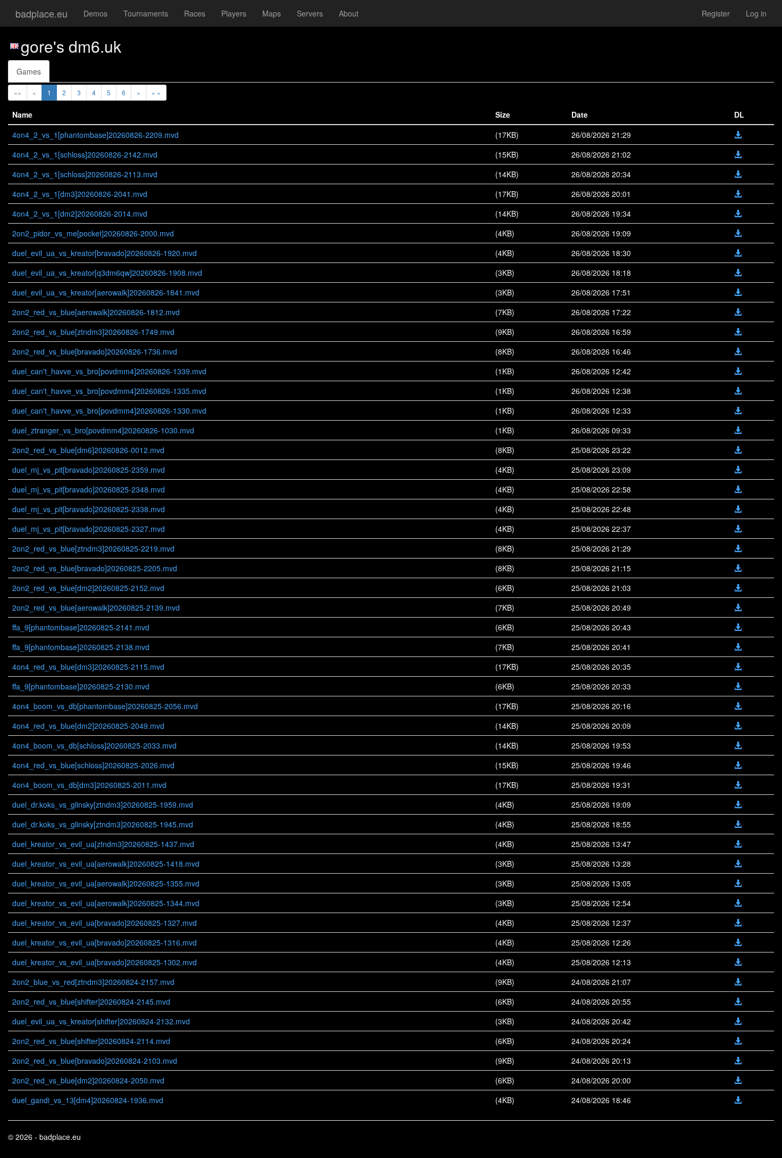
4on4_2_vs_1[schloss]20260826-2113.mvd (84, 174)
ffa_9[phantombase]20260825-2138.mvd (80, 647)
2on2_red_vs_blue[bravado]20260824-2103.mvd (94, 1060)
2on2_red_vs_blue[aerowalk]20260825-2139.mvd (96, 607)
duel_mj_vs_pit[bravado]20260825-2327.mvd (88, 528)
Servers (310, 13)
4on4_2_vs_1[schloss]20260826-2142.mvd (84, 154)
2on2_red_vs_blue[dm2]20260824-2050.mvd (88, 1080)
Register (716, 13)
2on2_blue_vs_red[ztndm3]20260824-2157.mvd (93, 981)
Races (194, 13)
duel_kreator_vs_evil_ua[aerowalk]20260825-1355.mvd (105, 883)
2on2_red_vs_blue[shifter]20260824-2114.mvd (91, 1041)
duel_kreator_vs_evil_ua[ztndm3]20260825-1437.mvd (103, 844)
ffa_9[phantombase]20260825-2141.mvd (80, 627)
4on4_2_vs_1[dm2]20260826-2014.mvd (79, 213)
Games (28, 71)
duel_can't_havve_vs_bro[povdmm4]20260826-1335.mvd (109, 390)
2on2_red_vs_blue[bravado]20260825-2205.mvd (94, 568)
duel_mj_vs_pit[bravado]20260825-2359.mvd (88, 469)
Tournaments (145, 13)
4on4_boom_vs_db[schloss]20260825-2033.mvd (94, 745)
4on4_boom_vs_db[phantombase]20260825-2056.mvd (105, 706)
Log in (756, 13)
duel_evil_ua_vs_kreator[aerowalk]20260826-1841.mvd (105, 292)
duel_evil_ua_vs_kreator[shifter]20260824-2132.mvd (101, 1021)
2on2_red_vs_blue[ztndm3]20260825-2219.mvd (93, 548)
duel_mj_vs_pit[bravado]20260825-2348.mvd (88, 489)
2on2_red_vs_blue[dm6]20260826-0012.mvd (88, 450)
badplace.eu (41, 13)
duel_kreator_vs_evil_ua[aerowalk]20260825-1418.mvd (105, 863)
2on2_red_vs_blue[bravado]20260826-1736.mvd (94, 351)
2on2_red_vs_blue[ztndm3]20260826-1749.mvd (93, 331)
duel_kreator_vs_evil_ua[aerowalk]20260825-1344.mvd (105, 903)
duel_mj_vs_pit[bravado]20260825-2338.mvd (88, 509)
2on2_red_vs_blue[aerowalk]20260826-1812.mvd (96, 312)
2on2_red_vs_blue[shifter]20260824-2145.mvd (91, 1001)
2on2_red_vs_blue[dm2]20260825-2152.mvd (88, 587)
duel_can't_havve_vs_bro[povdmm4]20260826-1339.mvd (109, 371)
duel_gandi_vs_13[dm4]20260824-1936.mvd (87, 1100)
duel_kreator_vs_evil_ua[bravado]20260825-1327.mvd (104, 922)
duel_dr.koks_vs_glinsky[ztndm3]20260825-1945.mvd (102, 824)
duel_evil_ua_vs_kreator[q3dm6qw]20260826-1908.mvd (107, 272)
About (349, 13)
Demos (95, 13)
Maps (271, 13)
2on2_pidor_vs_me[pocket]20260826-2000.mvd (93, 233)
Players (233, 13)
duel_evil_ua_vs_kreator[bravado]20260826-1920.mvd (104, 253)
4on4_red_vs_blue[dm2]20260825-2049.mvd (88, 725)
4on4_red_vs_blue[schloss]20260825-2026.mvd (93, 765)
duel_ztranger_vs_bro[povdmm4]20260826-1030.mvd (103, 430)
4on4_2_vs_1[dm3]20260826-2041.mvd (79, 193)
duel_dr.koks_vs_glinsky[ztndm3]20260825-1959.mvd (102, 804)
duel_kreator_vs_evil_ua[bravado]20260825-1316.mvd (104, 942)
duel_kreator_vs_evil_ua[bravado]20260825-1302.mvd (104, 962)
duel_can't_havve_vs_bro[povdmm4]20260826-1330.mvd (109, 410)
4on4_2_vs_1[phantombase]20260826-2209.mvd (95, 134)
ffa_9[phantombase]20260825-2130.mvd (80, 686)
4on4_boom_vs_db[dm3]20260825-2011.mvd (89, 784)
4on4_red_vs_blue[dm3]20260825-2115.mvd (88, 666)
